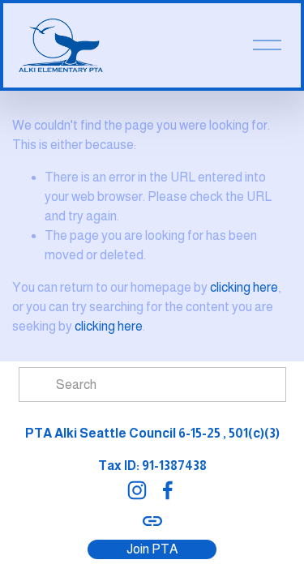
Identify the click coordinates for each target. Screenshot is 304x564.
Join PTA (152, 549)
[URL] (152, 521)
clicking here (244, 287)
